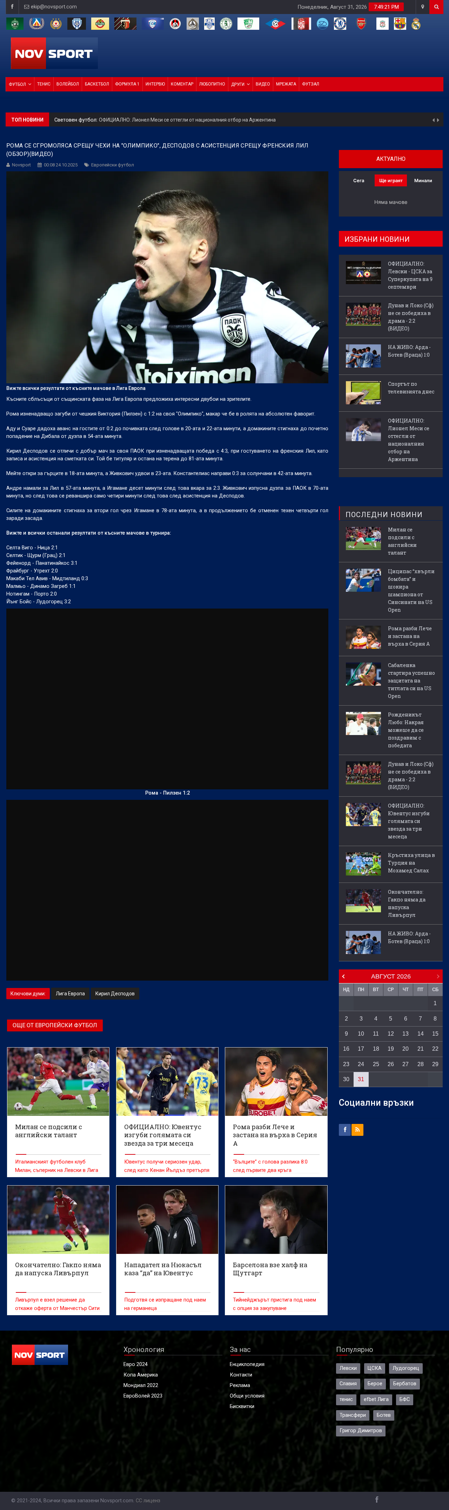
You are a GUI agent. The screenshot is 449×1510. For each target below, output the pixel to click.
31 (361, 1079)
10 (361, 1034)
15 (435, 1034)
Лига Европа (70, 993)
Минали (423, 180)
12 (391, 1034)
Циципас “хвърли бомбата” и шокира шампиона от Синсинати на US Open (411, 590)
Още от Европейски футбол (55, 1025)
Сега (358, 180)
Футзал (310, 84)
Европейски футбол (112, 164)
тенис (346, 1399)
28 (420, 1064)
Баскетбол (97, 84)
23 (346, 1064)
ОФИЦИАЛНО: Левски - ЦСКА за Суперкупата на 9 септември (410, 275)
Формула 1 (127, 84)
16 (346, 1049)
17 (361, 1049)
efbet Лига (376, 1399)
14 (420, 1034)
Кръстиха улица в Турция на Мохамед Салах (411, 863)
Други (237, 84)
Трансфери (353, 1415)
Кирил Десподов (115, 993)
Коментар (182, 84)
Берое (375, 1384)
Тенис (44, 84)
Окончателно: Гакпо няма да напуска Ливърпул (406, 903)
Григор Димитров (361, 1431)
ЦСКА (375, 1368)
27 (405, 1064)
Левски (348, 1368)
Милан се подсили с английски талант (402, 541)
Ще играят (391, 180)
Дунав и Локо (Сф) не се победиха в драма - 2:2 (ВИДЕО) (411, 317)
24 (361, 1064)
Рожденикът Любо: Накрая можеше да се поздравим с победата (406, 730)
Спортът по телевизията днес (411, 387)
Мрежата (286, 84)
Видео (263, 84)
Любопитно (212, 84)
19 (391, 1049)
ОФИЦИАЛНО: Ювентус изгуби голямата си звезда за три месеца (409, 821)
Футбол (17, 84)
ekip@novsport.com (54, 7)
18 (376, 1049)
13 (405, 1034)
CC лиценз (148, 1501)
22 (435, 1049)
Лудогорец (406, 1368)
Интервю (155, 84)
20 (405, 1049)
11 (376, 1034)
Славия (348, 1384)
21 (420, 1049)
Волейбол (67, 84)
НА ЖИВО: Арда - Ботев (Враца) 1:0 (409, 351)
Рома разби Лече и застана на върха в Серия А (410, 636)
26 (391, 1064)
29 (435, 1064)
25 (376, 1064)
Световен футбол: (76, 120)
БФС (405, 1399)
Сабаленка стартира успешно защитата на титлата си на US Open (411, 680)
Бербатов (404, 1384)
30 (346, 1079)
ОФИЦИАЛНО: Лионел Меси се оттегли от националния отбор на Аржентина (187, 119)
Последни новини (384, 514)
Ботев (384, 1415)
